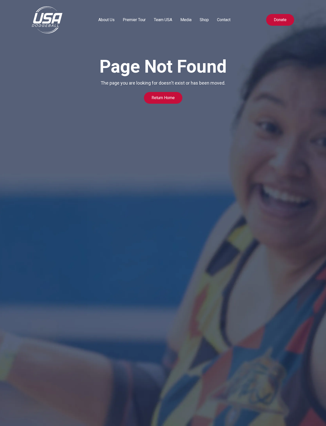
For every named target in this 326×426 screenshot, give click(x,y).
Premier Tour (134, 19)
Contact (223, 19)
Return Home (163, 97)
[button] (106, 20)
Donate (280, 19)
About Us (106, 19)
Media (186, 19)
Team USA (163, 19)
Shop (204, 19)
